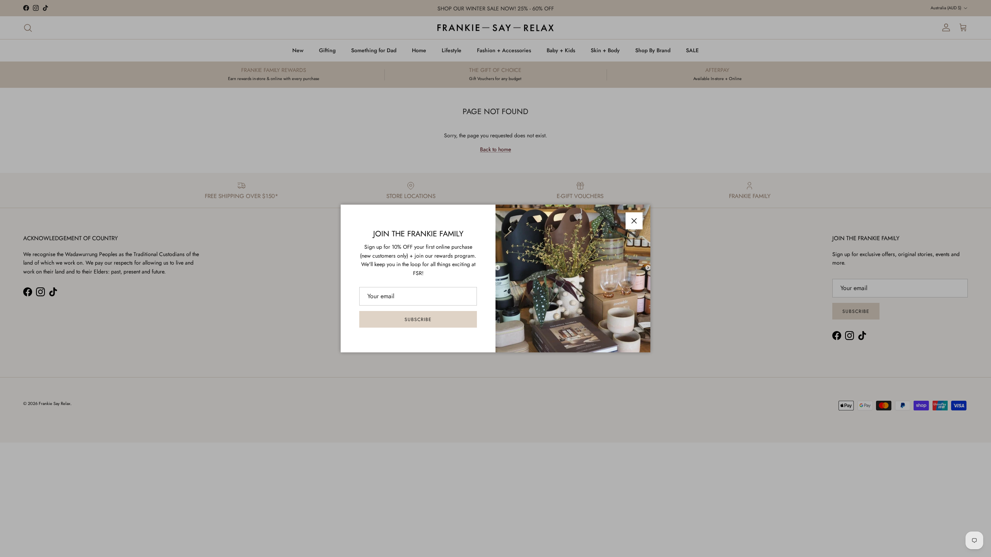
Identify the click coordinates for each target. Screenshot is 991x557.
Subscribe (418, 319)
